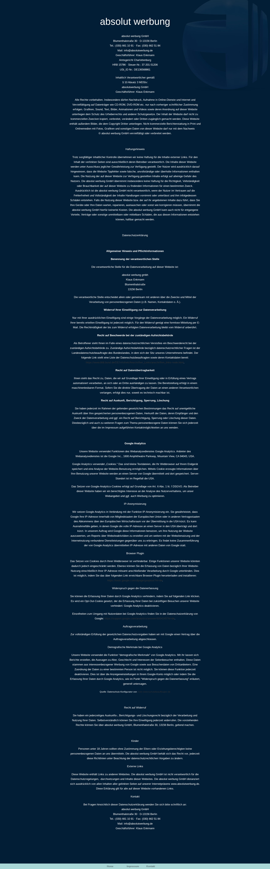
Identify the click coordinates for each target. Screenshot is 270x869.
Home (110, 866)
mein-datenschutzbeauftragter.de (154, 692)
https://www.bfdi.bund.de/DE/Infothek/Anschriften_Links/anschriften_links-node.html (135, 362)
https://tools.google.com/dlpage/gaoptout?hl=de (134, 580)
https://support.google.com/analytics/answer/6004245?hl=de (140, 618)
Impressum (133, 866)
